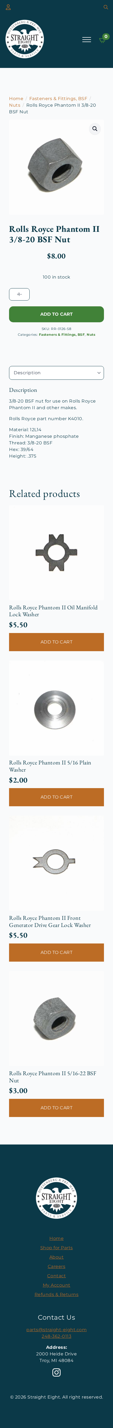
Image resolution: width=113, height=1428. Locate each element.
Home (16, 98)
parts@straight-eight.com (56, 1329)
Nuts (14, 105)
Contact (56, 1275)
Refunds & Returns (57, 1294)
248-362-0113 (56, 1336)
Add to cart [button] (57, 642)
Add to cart (56, 314)
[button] (95, 128)
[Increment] (18, 294)
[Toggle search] (106, 7)
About (56, 1257)
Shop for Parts (56, 1247)
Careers (57, 1266)
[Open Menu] (86, 39)
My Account (56, 1285)
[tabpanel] (56, 423)
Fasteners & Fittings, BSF (58, 98)
